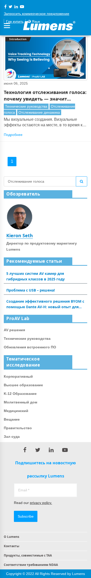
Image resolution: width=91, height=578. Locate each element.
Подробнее (13, 135)
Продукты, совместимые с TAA (28, 555)
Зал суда (12, 437)
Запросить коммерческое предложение (36, 14)
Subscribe (26, 516)
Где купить (15, 21)
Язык (35, 21)
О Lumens (11, 537)
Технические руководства (26, 106)
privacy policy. (41, 503)
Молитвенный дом (20, 402)
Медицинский (16, 411)
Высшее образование (23, 385)
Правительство (18, 428)
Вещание (12, 419)
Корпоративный (18, 376)
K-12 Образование (20, 394)
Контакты (11, 546)
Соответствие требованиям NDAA (31, 565)
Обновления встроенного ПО (30, 347)
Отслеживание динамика (39, 112)
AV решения (14, 330)
